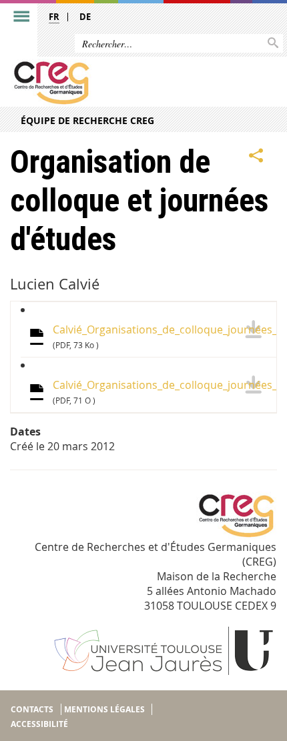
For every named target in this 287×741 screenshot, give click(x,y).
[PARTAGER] (256, 155)
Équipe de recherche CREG (87, 120)
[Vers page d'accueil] (114, 83)
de (85, 17)
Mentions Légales (104, 709)
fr (54, 17)
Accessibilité (39, 724)
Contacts (32, 709)
